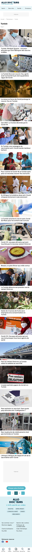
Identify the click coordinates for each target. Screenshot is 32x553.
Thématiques (9, 19)
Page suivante (23, 493)
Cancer (22, 511)
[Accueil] (16, 502)
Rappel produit (20, 508)
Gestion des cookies (22, 523)
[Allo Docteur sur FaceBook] (3, 541)
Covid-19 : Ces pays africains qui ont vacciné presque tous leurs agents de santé (15, 338)
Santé (3, 8)
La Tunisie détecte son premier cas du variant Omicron (15, 288)
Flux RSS (4, 531)
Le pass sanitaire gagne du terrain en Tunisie (14, 386)
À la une (3, 551)
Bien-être (11, 8)
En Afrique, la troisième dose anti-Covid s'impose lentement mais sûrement (16, 196)
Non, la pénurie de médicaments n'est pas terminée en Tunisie (15, 433)
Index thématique (21, 529)
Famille (19, 8)
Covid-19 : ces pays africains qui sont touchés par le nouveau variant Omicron (16, 243)
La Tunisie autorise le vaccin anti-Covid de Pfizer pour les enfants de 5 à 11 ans (15, 220)
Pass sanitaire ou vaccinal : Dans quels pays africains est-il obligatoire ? (15, 409)
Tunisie (16, 19)
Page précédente (9, 493)
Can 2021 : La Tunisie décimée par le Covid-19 (14, 124)
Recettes (10, 508)
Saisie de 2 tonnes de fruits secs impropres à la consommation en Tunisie (13, 313)
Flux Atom (19, 531)
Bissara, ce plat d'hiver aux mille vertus (15, 266)
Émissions (28, 8)
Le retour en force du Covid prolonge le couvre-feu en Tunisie (15, 100)
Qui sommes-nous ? (8, 523)
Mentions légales (7, 525)
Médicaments (16, 514)
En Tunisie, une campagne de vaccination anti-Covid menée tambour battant (16, 148)
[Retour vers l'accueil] (16, 3)
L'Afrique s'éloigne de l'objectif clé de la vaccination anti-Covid (15, 456)
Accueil (2, 19)
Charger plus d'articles (16, 488)
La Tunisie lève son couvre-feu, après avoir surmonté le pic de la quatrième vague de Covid (15, 76)
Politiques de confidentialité (20, 525)
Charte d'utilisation (7, 529)
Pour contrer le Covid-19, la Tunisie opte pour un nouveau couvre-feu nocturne (16, 173)
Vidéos (9, 551)
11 (19, 493)
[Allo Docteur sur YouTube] (7, 541)
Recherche (22, 551)
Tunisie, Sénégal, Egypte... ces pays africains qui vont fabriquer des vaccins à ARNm (15, 50)
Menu (28, 551)
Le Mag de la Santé (13, 511)
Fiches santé (16, 551)
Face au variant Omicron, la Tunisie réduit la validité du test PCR (14, 362)
